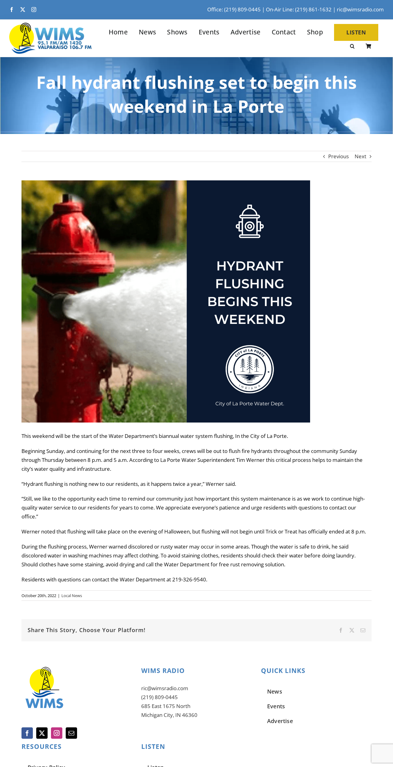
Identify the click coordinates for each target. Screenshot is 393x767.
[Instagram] (56, 733)
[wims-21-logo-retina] (50, 25)
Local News (71, 595)
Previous (338, 156)
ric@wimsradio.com (360, 9)
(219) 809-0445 (159, 697)
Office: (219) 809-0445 (234, 9)
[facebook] (11, 9)
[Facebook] (27, 733)
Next (360, 156)
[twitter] (22, 9)
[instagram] (33, 9)
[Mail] (71, 733)
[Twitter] (42, 733)
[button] (352, 47)
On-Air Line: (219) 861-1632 (299, 9)
